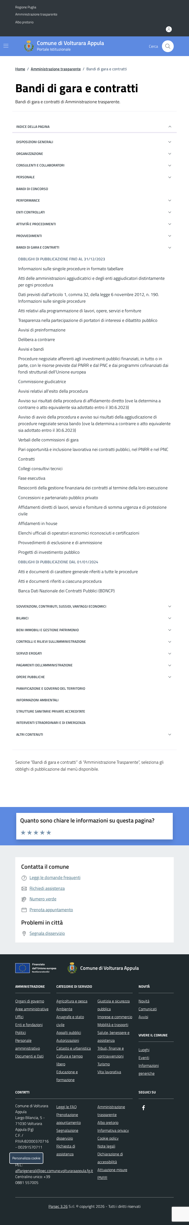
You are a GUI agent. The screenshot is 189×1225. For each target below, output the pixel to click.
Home (20, 69)
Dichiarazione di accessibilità (110, 1158)
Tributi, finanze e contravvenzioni (110, 1052)
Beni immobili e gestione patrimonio (47, 629)
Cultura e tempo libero (69, 1060)
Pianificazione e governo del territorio (50, 688)
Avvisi (143, 1017)
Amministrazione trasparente (36, 14)
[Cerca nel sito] (168, 46)
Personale (25, 176)
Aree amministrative (31, 1009)
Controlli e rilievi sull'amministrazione (51, 641)
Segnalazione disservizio (67, 1134)
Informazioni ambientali (37, 699)
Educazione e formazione (67, 1076)
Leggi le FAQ (66, 1107)
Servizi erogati (29, 653)
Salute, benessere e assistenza (113, 1036)
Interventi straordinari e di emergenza (50, 722)
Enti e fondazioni (29, 1025)
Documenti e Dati (29, 1056)
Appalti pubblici (68, 1032)
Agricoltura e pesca (71, 1001)
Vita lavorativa (109, 1072)
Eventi (144, 1058)
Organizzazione (29, 153)
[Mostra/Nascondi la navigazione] (6, 46)
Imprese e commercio (114, 1017)
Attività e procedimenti (36, 223)
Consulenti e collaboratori (40, 165)
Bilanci (22, 618)
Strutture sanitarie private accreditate (50, 711)
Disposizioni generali (34, 141)
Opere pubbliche (30, 676)
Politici (20, 1032)
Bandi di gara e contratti (37, 247)
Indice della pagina (32, 126)
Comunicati (148, 1009)
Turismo (103, 1064)
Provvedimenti (29, 235)
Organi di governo (29, 1001)
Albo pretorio (24, 22)
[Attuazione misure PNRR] (37, 969)
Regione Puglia (25, 7)
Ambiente (64, 1009)
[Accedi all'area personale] (169, 29)
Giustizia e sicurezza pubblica (113, 1005)
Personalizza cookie (26, 1158)
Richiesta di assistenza (65, 1150)
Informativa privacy (113, 1130)
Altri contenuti (29, 734)
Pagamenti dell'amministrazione (44, 665)
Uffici (19, 1017)
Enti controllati (30, 212)
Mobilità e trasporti (112, 1025)
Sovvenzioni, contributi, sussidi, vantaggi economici (61, 606)
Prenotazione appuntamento (68, 1118)
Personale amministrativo (27, 1044)
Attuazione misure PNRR (112, 1173)
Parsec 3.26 (58, 1206)
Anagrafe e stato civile (70, 1021)
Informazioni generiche (149, 1069)
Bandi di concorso (32, 188)
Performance (28, 200)
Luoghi (144, 1050)
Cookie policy (108, 1138)
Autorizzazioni (67, 1040)
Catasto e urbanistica (73, 1048)
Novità (144, 1001)
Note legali (106, 1146)
